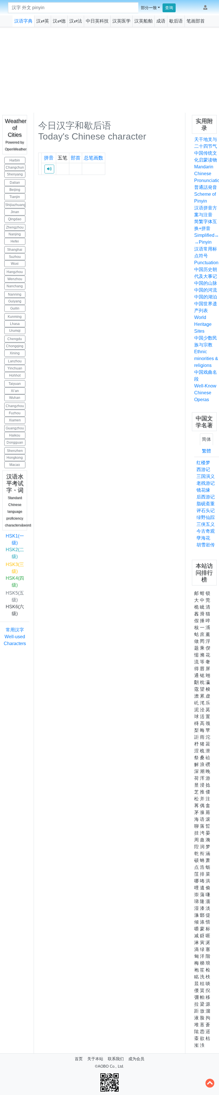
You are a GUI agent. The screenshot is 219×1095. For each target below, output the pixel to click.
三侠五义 (205, 524)
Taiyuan (15, 384)
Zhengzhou (15, 227)
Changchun (15, 167)
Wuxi (15, 264)
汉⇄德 (59, 21)
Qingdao (14, 219)
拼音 (49, 158)
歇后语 (176, 21)
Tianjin (14, 197)
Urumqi (15, 331)
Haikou (14, 435)
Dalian (15, 183)
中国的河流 (205, 290)
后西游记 (205, 496)
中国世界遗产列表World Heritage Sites (205, 317)
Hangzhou (15, 272)
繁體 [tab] (206, 450)
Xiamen (15, 420)
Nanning (14, 294)
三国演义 (205, 476)
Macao (14, 465)
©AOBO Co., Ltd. (109, 1066)
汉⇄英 (42, 21)
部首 (75, 158)
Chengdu (14, 339)
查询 (169, 7)
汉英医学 (121, 21)
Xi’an (15, 391)
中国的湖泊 (205, 296)
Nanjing (15, 234)
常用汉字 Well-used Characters (15, 636)
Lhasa (15, 324)
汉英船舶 (143, 21)
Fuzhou (15, 413)
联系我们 (116, 1058)
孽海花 (203, 538)
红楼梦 (203, 462)
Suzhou (15, 257)
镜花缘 (203, 490)
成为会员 (136, 1058)
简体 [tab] (206, 439)
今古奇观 (205, 531)
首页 (79, 1058)
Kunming (15, 317)
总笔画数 (93, 158)
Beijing (14, 190)
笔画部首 (195, 21)
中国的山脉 (205, 283)
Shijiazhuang (15, 205)
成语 (160, 21)
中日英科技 (97, 21)
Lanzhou (15, 361)
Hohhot (15, 375)
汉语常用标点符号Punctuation (206, 256)
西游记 (203, 469)
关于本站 (95, 1058)
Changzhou (15, 406)
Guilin (14, 308)
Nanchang (15, 286)
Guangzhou (15, 428)
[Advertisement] (109, 70)
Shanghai (14, 250)
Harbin (14, 160)
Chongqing (14, 346)
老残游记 (205, 483)
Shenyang (15, 174)
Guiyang (14, 301)
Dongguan (15, 443)
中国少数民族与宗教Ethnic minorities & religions (206, 352)
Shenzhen (15, 451)
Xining (15, 353)
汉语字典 (23, 21)
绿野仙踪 (205, 517)
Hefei (15, 241)
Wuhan (14, 398)
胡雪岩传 (205, 544)
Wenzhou (14, 279)
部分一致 (149, 7)
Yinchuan (14, 368)
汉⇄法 (75, 21)
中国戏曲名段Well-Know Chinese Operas (205, 386)
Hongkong (15, 458)
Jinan (15, 212)
